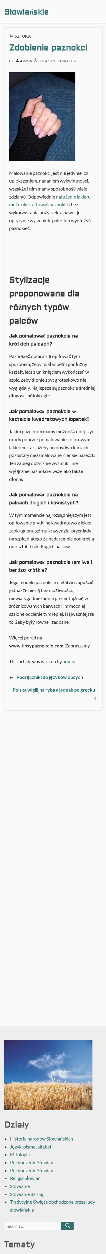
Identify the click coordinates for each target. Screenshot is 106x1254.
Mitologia (20, 1154)
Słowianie (20, 1186)
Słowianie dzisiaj (26, 1194)
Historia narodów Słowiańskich (41, 1138)
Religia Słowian (25, 1178)
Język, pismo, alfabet (31, 1146)
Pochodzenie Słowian (31, 1162)
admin (26, 61)
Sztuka (23, 36)
